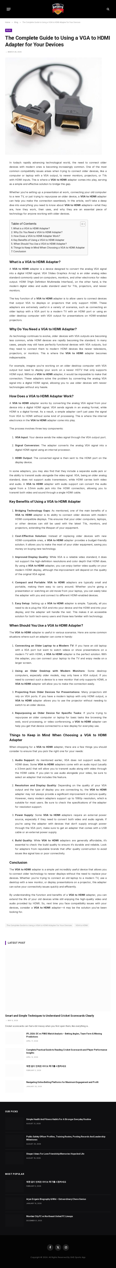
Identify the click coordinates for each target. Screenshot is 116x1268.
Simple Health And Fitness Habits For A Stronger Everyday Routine (58, 1119)
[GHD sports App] (58, 9)
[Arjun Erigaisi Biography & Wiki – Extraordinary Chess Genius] (14, 1203)
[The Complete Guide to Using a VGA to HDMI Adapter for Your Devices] (53, 154)
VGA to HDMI (82, 925)
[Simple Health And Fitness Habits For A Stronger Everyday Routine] (14, 1123)
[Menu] (9, 9)
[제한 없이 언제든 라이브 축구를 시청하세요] (14, 1070)
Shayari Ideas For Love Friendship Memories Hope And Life (55, 1154)
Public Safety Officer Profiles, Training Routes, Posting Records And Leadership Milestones (65, 1138)
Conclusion (19, 251)
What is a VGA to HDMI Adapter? (31, 228)
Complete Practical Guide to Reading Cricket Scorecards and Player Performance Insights (66, 1051)
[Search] (107, 9)
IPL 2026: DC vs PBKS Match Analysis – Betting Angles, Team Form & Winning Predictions (64, 1035)
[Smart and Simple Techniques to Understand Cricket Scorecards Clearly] (58, 980)
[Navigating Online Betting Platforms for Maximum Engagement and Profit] (14, 1086)
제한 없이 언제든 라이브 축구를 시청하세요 (46, 1066)
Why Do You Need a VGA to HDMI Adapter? (38, 232)
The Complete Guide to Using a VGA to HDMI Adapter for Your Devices (39, 925)
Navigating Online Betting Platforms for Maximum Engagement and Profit (62, 1082)
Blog (8, 30)
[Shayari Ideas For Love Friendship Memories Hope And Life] (14, 1158)
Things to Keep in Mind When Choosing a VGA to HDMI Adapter (49, 247)
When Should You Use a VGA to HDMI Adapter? (40, 243)
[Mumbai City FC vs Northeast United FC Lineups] (14, 1220)
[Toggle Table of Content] (81, 224)
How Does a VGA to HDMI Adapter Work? (37, 236)
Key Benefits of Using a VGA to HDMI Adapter (38, 240)
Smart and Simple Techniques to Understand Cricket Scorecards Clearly (49, 1015)
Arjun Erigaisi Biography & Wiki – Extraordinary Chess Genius (56, 1199)
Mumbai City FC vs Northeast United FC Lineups (49, 1216)
